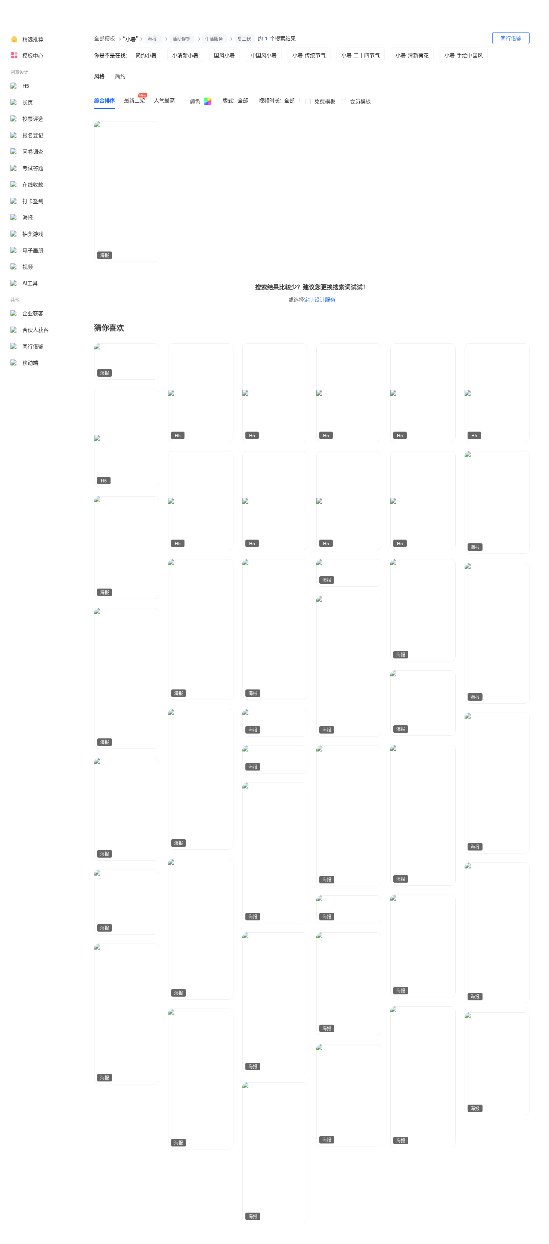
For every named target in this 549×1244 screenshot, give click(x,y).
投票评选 (32, 118)
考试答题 (32, 168)
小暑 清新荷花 (412, 55)
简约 (120, 76)
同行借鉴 (32, 346)
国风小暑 (224, 55)
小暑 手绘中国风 (463, 55)
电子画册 (32, 250)
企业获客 (32, 313)
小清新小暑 (185, 55)
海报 (27, 217)
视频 (27, 266)
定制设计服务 (319, 299)
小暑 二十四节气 (360, 55)
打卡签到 (32, 200)
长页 (27, 102)
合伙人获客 (35, 329)
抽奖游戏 (32, 233)
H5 (25, 85)
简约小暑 (146, 55)
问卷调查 (32, 151)
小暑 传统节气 (309, 55)
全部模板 (104, 38)
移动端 (30, 362)
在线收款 (32, 184)
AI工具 (30, 283)
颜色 (195, 101)
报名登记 (32, 135)
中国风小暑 (264, 55)
